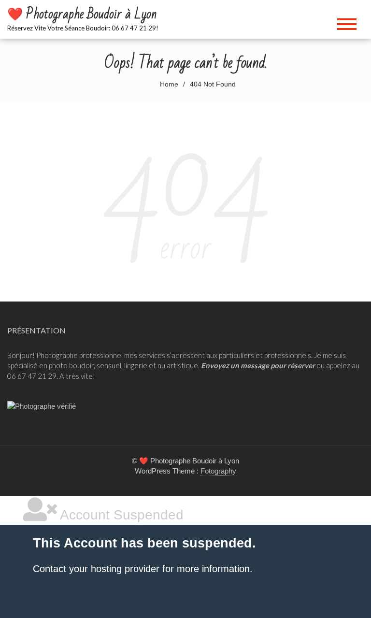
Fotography (218, 471)
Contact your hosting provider (96, 568)
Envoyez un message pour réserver (258, 365)
